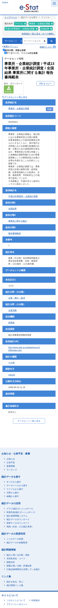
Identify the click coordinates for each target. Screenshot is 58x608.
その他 (11, 362)
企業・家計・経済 (16, 298)
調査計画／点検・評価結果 (19, 566)
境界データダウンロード (18, 523)
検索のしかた (46, 47)
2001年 (11, 375)
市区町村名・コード (16, 558)
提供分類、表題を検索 (15, 50)
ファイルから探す (15, 489)
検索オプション (10, 46)
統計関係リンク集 (15, 585)
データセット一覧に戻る (15, 97)
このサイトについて (16, 600)
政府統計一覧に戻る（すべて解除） (38, 34)
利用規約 (35, 600)
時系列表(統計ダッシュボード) (21, 512)
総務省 (11, 322)
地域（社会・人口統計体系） (20, 527)
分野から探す (13, 493)
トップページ (10, 17)
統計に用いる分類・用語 (18, 555)
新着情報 (11, 466)
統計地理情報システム (17, 516)
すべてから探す (14, 482)
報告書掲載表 (14, 233)
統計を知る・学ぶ (15, 582)
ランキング (12, 470)
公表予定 (11, 462)
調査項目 (11, 562)
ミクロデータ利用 (15, 539)
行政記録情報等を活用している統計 (23, 569)
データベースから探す (17, 485)
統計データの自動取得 (17, 543)
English (5, 2)
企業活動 (12, 310)
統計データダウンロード (18, 519)
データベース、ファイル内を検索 (22, 53)
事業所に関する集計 (17, 221)
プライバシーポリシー (17, 604)
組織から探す (13, 496)
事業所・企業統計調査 (18, 108)
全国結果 (12, 208)
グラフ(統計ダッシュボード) (20, 509)
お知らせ (11, 459)
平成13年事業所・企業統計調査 (23, 196)
